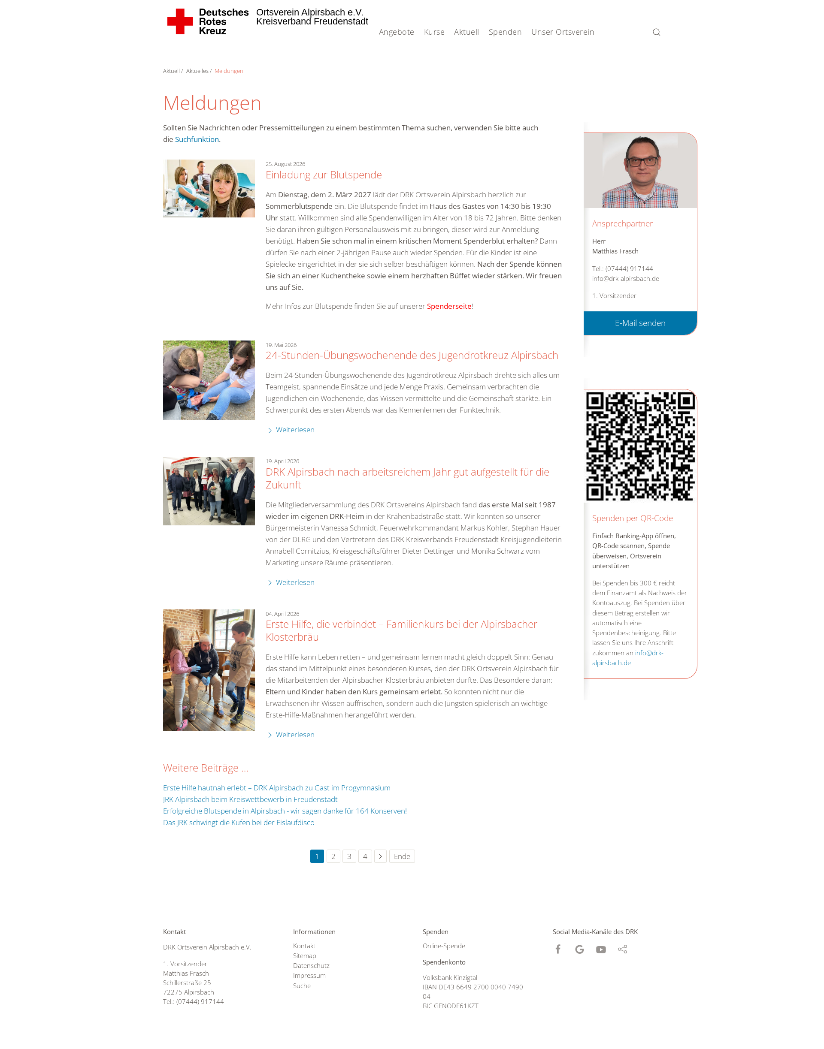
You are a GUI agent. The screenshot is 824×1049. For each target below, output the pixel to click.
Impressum (309, 975)
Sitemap (304, 955)
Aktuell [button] (466, 32)
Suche (302, 985)
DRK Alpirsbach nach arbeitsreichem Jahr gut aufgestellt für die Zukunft (407, 478)
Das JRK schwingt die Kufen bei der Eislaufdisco (239, 822)
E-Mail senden (640, 323)
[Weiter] (380, 856)
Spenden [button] (505, 32)
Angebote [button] (397, 32)
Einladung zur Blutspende (324, 174)
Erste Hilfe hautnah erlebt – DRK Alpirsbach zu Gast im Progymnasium (277, 788)
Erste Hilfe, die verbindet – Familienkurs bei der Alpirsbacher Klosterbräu (401, 630)
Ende (402, 856)
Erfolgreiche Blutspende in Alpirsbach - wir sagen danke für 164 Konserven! (285, 811)
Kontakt (304, 945)
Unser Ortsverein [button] (562, 32)
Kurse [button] (434, 32)
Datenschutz (311, 965)
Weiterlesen (294, 429)
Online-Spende (444, 945)
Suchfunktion (197, 139)
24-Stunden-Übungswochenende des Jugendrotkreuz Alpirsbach (412, 355)
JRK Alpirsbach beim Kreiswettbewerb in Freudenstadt (250, 799)
